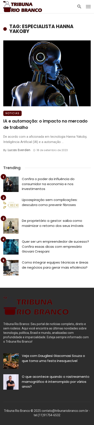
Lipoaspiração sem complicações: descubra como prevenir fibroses (49, 202)
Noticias (12, 113)
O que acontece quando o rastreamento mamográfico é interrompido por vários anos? (55, 381)
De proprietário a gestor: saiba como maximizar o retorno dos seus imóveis (53, 223)
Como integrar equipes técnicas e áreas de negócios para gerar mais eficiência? (55, 265)
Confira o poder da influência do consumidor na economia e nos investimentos (48, 184)
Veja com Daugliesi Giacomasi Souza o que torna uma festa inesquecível (53, 358)
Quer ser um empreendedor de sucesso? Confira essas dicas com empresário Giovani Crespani (55, 246)
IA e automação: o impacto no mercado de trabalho (45, 124)
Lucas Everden (19, 150)
